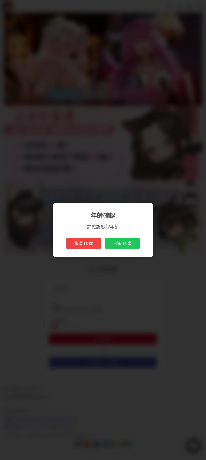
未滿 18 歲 (83, 243)
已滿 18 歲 (122, 243)
